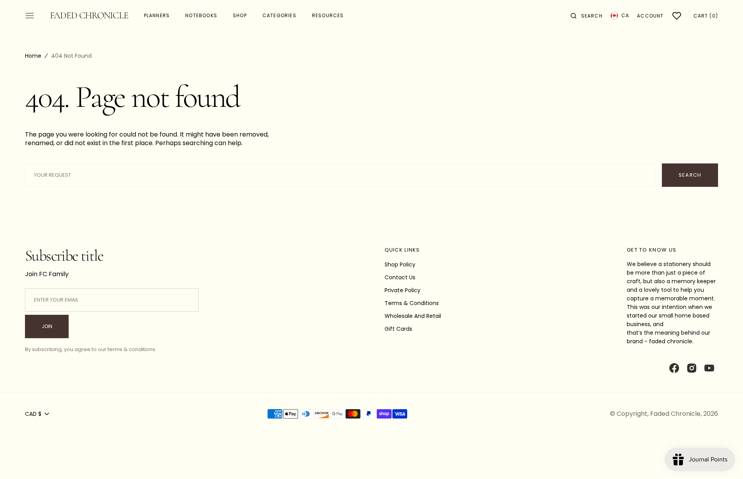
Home (33, 56)
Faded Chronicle (675, 413)
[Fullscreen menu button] (29, 15)
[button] (587, 15)
